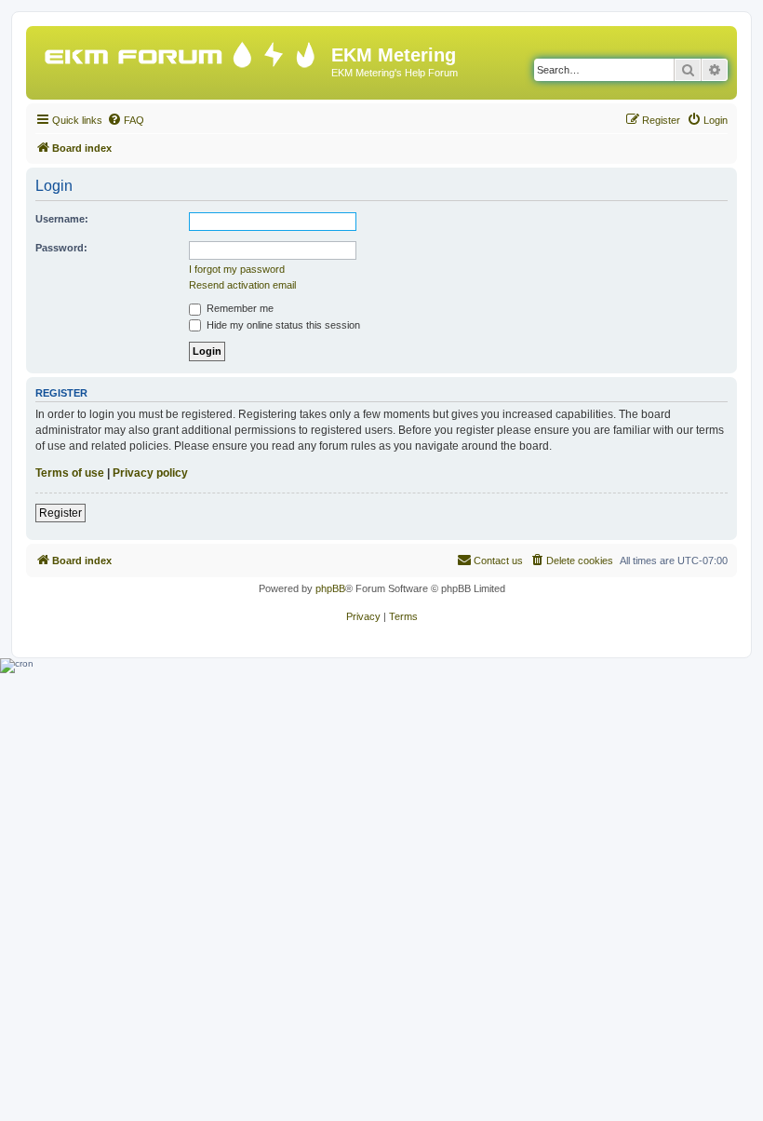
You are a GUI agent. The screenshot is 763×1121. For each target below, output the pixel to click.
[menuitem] (125, 120)
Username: (61, 218)
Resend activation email (242, 284)
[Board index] (181, 51)
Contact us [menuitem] (498, 560)
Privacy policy (150, 472)
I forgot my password (237, 269)
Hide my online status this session (282, 325)
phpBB (330, 588)
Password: (61, 247)
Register (60, 513)
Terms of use (69, 472)
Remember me (239, 308)
